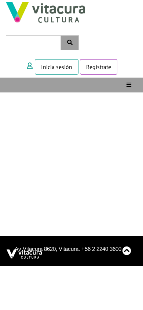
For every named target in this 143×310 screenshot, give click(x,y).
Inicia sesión (56, 67)
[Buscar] (70, 42)
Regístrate (98, 67)
